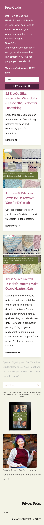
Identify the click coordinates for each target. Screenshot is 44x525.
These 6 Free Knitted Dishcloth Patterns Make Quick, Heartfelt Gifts (21, 284)
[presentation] (22, 168)
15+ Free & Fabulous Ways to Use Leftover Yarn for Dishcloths (19, 198)
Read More (12, 140)
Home (7, 513)
